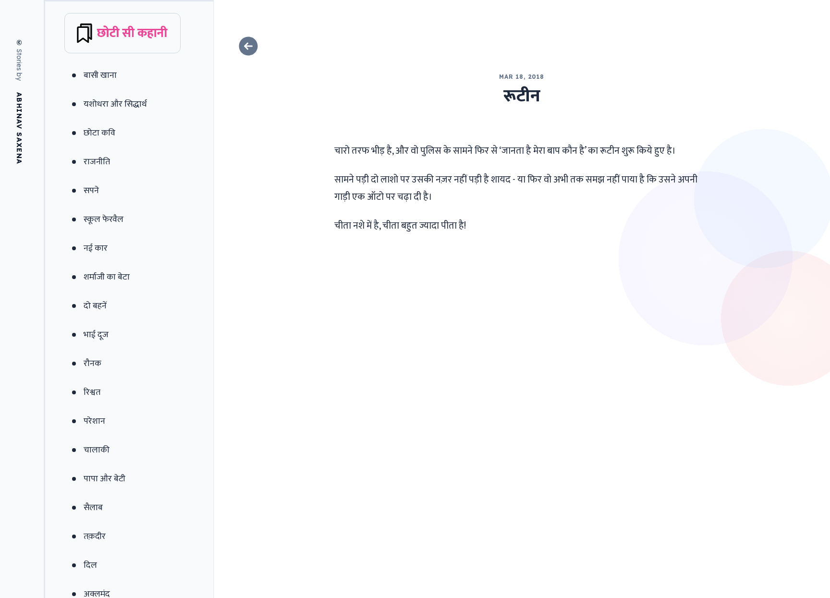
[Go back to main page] (522, 46)
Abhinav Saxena (19, 128)
